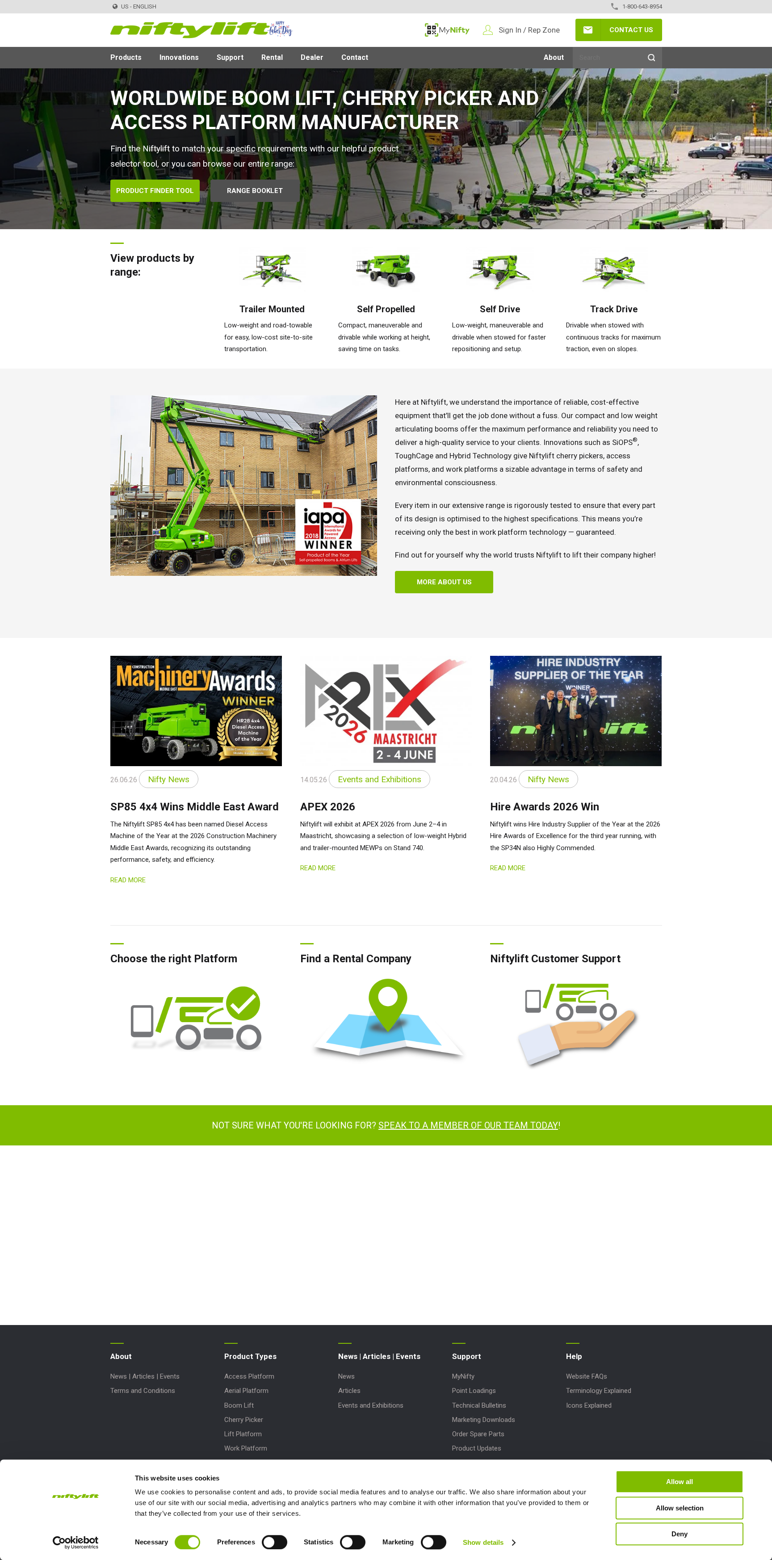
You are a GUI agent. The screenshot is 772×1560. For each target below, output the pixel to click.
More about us (444, 582)
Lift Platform (243, 1434)
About (554, 57)
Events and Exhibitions (370, 1405)
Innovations (179, 57)
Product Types (250, 1356)
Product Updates (476, 1448)
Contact (354, 57)
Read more (128, 880)
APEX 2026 (327, 807)
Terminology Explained (598, 1391)
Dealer (312, 57)
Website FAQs (586, 1376)
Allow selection (680, 1508)
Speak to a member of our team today (468, 1125)
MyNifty (447, 30)
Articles (349, 1391)
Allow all (679, 1481)
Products (126, 57)
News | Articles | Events (145, 1376)
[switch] (274, 1542)
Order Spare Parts (478, 1434)
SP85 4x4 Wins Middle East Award (194, 807)
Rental (272, 57)
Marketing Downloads (483, 1420)
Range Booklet (255, 191)
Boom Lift (239, 1405)
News (346, 1376)
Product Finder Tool (155, 191)
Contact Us (631, 30)
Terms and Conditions (142, 1391)
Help (574, 1356)
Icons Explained (589, 1405)
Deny (679, 1534)
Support (230, 57)
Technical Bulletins (479, 1405)
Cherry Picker (243, 1420)
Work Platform (245, 1448)
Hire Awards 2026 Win (544, 807)
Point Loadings (474, 1391)
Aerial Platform (246, 1391)
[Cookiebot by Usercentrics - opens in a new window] (76, 1542)
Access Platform (249, 1376)
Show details (483, 1542)
